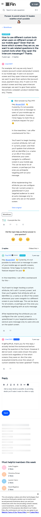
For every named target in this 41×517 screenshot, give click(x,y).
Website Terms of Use (9, 512)
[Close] (37, 494)
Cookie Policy (34, 512)
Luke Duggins (13, 466)
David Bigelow (13, 487)
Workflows (8, 27)
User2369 (9, 64)
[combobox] (20, 10)
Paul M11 (8, 255)
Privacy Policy (22, 512)
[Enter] (3, 10)
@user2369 (20, 104)
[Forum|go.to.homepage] (10, 4)
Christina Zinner (14, 473)
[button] (2, 5)
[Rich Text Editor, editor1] (20, 398)
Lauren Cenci (13, 480)
